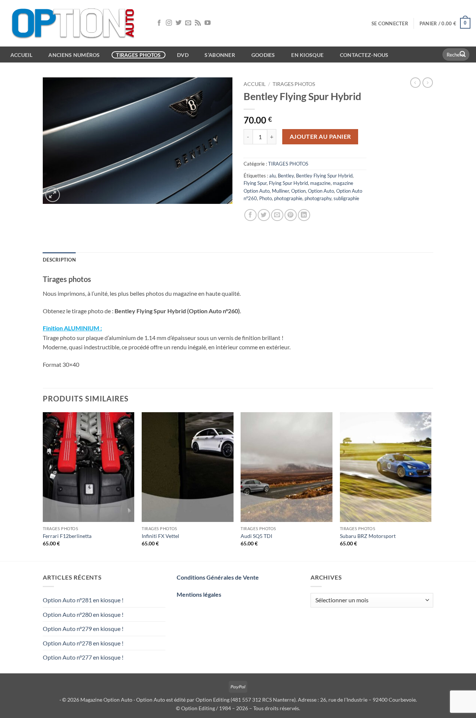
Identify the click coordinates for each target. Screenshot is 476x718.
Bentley (286, 176)
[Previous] (43, 485)
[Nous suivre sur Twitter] (178, 23)
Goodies (263, 55)
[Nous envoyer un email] (188, 23)
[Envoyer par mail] (277, 215)
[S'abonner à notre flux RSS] (198, 23)
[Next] (431, 485)
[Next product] (415, 82)
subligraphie (346, 198)
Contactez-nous (364, 55)
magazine (320, 183)
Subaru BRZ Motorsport (368, 536)
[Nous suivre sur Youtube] (207, 23)
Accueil (255, 84)
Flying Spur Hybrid (288, 183)
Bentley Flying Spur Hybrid (324, 176)
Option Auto (321, 191)
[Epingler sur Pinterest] (290, 215)
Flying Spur (255, 183)
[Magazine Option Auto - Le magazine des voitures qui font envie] (74, 23)
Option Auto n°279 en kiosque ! (83, 628)
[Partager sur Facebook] (250, 215)
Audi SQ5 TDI (256, 536)
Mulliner (280, 191)
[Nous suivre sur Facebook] (159, 23)
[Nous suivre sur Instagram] (169, 23)
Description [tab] (59, 260)
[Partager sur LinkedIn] (304, 215)
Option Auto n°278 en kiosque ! (83, 643)
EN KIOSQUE (307, 55)
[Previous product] (427, 82)
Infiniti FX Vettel (160, 536)
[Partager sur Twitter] (264, 215)
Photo (265, 198)
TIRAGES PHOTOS (294, 84)
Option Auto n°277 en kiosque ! (83, 657)
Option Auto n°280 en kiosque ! (83, 614)
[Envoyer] (462, 54)
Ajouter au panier (320, 136)
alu (272, 176)
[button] (390, 23)
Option (298, 191)
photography (318, 198)
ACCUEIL (21, 55)
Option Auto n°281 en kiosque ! (83, 599)
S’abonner (220, 55)
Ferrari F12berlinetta (67, 536)
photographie (288, 198)
